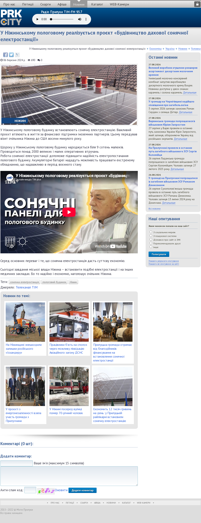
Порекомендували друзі (167, 243)
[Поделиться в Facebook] (5, 54)
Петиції (28, 4)
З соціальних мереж (164, 232)
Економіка (156, 48)
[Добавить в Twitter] (11, 54)
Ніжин (73, 282)
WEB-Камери (119, 4)
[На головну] (11, 17)
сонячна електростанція (24, 282)
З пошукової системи (164, 236)
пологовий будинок (54, 282)
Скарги (45, 4)
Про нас (9, 4)
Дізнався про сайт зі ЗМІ (166, 239)
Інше (155, 247)
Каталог (97, 4)
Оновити (61, 490)
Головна (196, 48)
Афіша (62, 4)
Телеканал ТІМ (27, 287)
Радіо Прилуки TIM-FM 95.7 (61, 12)
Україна (170, 48)
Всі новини (155, 208)
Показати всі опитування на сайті (164, 264)
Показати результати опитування (164, 261)
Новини (78, 4)
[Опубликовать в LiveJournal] (17, 54)
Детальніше (189, 92)
